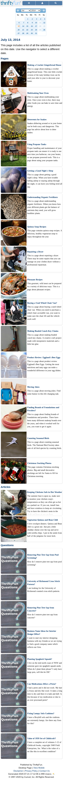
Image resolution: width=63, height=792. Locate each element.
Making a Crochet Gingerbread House (44, 65)
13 (18, 26)
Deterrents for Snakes (36, 119)
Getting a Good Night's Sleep (40, 171)
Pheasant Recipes (34, 280)
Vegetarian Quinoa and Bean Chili (42, 520)
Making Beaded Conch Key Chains (42, 331)
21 (23, 30)
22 (27, 30)
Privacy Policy (31, 771)
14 (23, 26)
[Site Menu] (28, 3)
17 (36, 26)
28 (23, 33)
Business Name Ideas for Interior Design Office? (41, 632)
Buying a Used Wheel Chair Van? (42, 303)
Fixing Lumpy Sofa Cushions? (40, 713)
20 (18, 30)
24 (36, 30)
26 (44, 30)
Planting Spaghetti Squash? (39, 659)
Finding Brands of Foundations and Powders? (43, 409)
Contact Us (44, 771)
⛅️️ (53, 774)
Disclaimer (18, 771)
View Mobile (39, 768)
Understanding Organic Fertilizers (42, 197)
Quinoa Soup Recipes (36, 227)
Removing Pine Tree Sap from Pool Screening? (43, 556)
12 (44, 23)
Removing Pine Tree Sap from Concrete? (40, 609)
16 (32, 26)
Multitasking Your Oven (38, 93)
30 (32, 33)
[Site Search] (55, 3)
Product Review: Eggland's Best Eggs (43, 357)
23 (32, 30)
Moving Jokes (33, 387)
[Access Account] (42, 3)
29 (27, 33)
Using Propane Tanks (36, 144)
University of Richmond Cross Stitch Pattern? (43, 582)
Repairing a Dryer (35, 252)
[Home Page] (11, 1)
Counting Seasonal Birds (38, 438)
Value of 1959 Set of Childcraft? (41, 738)
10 (36, 23)
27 (18, 33)
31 (36, 33)
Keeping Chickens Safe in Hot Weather (44, 492)
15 (27, 26)
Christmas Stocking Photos (39, 463)
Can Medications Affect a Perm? (41, 684)
